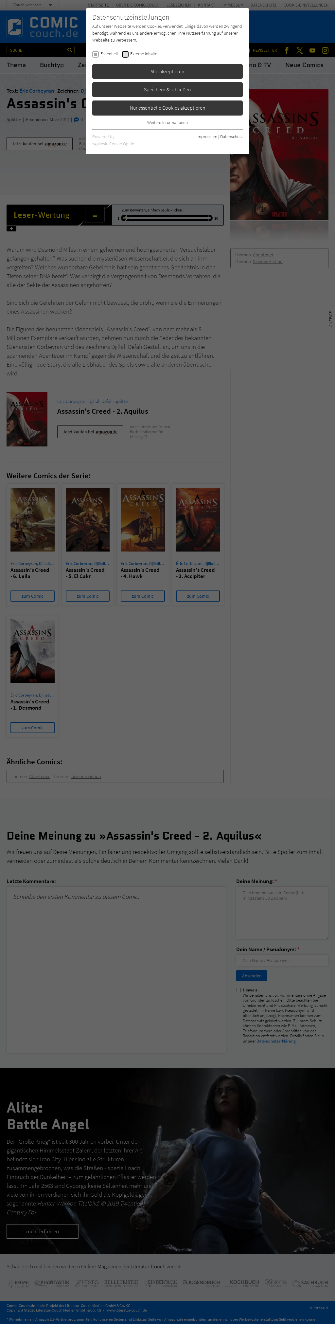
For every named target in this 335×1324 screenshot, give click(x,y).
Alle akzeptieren (167, 71)
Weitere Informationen (167, 122)
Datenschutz (231, 136)
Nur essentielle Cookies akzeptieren (167, 107)
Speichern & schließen (167, 89)
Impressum (207, 136)
